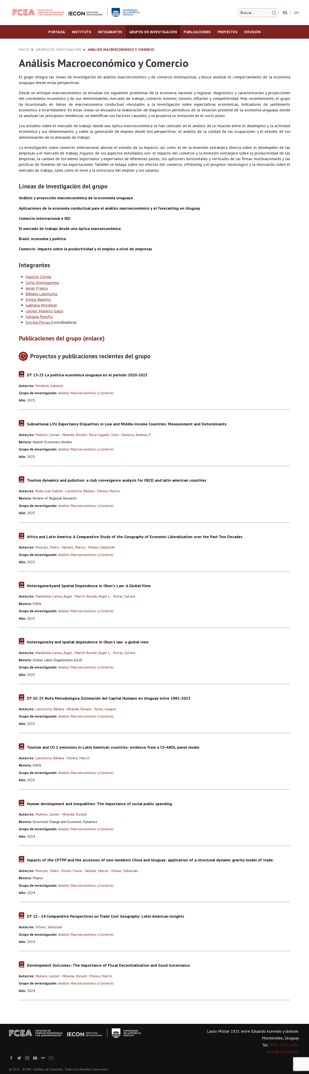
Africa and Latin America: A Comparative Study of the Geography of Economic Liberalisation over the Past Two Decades (134, 536)
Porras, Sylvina (124, 596)
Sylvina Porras (38, 322)
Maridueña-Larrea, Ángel (53, 596)
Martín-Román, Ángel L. (92, 596)
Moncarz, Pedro (47, 547)
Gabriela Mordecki (41, 305)
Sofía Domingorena (42, 282)
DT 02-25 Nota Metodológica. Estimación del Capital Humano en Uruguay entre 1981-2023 (108, 698)
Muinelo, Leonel (47, 434)
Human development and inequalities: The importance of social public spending (99, 803)
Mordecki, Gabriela (49, 385)
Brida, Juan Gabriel (49, 491)
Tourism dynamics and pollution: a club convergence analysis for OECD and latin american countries (116, 480)
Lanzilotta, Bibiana (79, 491)
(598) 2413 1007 (284, 1045)
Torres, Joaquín (105, 709)
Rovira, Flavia (72, 870)
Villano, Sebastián (101, 547)
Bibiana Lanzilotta (42, 293)
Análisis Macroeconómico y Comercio (86, 393)
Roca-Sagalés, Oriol (104, 434)
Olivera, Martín (108, 491)
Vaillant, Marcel (73, 547)
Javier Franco (37, 288)
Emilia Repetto (38, 299)
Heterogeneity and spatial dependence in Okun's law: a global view (88, 642)
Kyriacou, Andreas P (136, 434)
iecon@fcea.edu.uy (282, 1051)
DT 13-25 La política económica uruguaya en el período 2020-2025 (87, 375)
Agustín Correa (38, 276)
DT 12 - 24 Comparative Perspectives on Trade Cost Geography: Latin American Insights (105, 916)
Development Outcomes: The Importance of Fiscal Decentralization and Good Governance (108, 965)
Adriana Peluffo (39, 316)
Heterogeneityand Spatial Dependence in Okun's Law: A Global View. (89, 585)
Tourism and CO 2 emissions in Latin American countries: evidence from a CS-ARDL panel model (113, 747)
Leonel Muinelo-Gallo (44, 311)
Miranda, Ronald (74, 434)
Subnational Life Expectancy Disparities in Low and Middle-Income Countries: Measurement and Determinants (126, 424)
